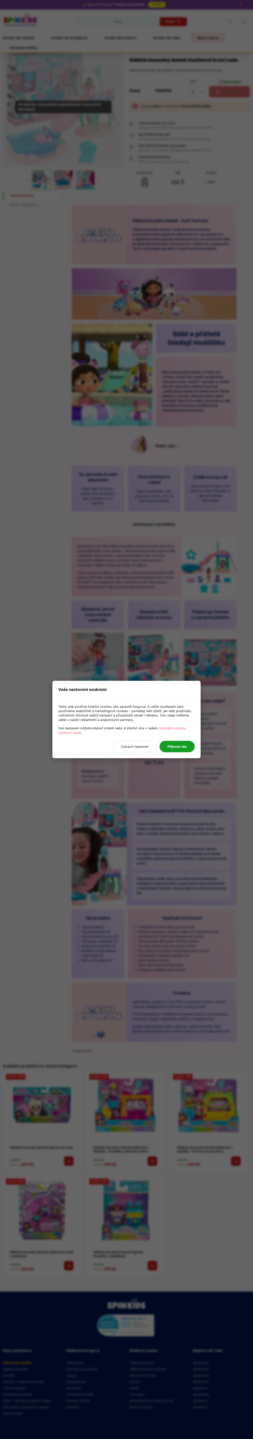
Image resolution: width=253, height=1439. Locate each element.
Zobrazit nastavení (135, 747)
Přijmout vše (177, 747)
